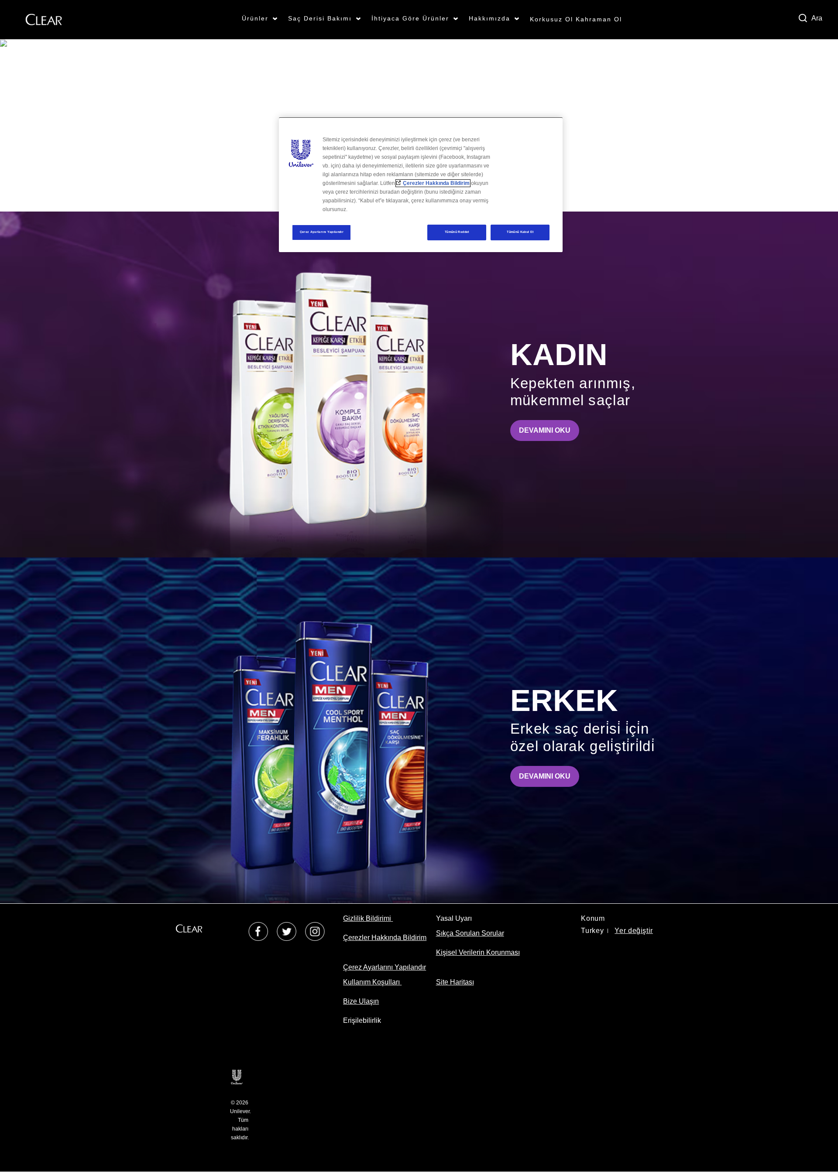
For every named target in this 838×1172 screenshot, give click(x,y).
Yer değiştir (634, 930)
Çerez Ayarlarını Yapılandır (322, 232)
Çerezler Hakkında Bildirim (436, 183)
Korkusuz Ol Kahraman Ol (576, 19)
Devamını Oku (549, 430)
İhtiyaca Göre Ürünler (410, 18)
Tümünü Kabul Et (520, 232)
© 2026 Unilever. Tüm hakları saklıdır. (240, 1120)
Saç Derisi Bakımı (320, 18)
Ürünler (255, 18)
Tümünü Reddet (457, 232)
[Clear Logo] (43, 19)
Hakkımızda (489, 18)
